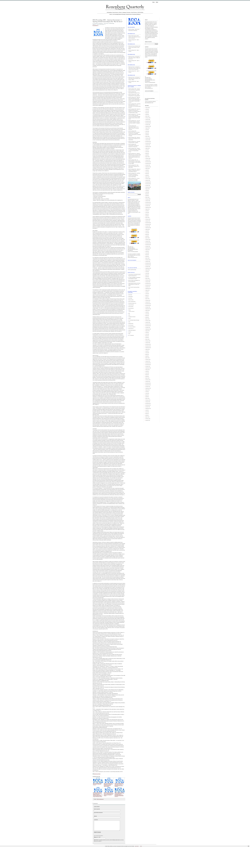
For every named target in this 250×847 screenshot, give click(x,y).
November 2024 (148, 143)
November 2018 (148, 264)
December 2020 (148, 222)
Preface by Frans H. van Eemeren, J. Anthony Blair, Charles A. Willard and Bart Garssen (134, 57)
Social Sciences (134, 12)
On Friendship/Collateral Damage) (133, 320)
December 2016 (148, 303)
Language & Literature (126, 12)
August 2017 (148, 290)
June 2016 (147, 313)
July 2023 (147, 170)
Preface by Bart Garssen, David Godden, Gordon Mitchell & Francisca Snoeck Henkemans (134, 36)
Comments (96, 819)
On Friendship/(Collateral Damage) (119, 14)
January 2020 (148, 241)
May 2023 (147, 173)
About (157, 2)
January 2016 (148, 322)
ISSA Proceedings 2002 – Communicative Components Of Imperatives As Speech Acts (133, 145)
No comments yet (95, 25)
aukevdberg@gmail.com (149, 88)
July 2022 (147, 190)
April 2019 (147, 256)
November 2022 (148, 183)
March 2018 (147, 278)
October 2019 (148, 246)
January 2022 (148, 200)
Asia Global (130, 298)
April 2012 (147, 396)
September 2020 (148, 227)
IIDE (129, 313)
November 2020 (148, 224)
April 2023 (147, 175)
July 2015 (147, 332)
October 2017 (148, 286)
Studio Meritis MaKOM (131, 330)
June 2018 (147, 273)
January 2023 (148, 180)
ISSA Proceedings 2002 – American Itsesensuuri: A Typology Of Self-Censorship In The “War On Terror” (108, 20)
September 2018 (148, 268)
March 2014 (147, 357)
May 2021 (147, 214)
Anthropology (109, 12)
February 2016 (148, 320)
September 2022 (148, 187)
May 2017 (147, 295)
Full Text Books (140, 12)
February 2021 (148, 219)
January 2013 (148, 381)
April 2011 (147, 415)
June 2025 (147, 131)
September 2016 (148, 308)
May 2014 (147, 354)
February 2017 (148, 300)
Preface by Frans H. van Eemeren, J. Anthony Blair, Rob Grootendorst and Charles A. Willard (134, 78)
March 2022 (147, 197)
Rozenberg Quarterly (148, 48)
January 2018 (148, 281)
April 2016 (147, 317)
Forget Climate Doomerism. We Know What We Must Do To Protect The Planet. (134, 284)
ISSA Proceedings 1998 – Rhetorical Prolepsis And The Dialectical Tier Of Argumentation (134, 138)
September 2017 (148, 288)
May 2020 (147, 234)
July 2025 (147, 129)
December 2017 (148, 283)
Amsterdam (130, 294)
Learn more (137, 846)
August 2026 (148, 107)
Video (129, 333)
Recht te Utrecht (131, 311)
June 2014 (147, 352)
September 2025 (148, 126)
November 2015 (148, 325)
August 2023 (148, 168)
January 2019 (148, 261)
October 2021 (148, 205)
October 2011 (148, 406)
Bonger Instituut (130, 299)
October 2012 (148, 386)
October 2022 (148, 185)
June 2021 (147, 212)
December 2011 (148, 403)
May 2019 (147, 254)
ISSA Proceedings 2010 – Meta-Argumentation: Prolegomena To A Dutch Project (133, 166)
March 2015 (147, 339)
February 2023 (148, 178)
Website (95, 816)
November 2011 (148, 405)
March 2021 (147, 217)
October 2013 (148, 366)
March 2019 (147, 258)
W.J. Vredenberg (131, 335)
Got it (141, 846)
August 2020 (148, 229)
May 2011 (147, 413)
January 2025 (148, 139)
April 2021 (147, 215)
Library (110, 14)
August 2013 (148, 369)
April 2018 (147, 276)
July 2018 (147, 271)
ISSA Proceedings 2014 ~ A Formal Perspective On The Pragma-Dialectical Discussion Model (133, 179)
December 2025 (148, 121)
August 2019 (148, 249)
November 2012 (148, 384)
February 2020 (148, 239)
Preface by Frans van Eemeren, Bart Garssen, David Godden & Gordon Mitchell (134, 47)
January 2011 (148, 420)
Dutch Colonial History (131, 301)
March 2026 (147, 116)
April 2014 (147, 356)
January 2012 (148, 401)
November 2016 (148, 305)
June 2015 (147, 334)
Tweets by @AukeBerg (148, 101)
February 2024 (148, 158)
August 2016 (148, 310)
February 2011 (148, 418)
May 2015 (147, 335)
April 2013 (147, 376)
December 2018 (148, 263)
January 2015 (148, 342)
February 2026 (148, 117)
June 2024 (147, 151)
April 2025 (147, 134)
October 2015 (148, 327)
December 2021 (148, 202)
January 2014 (148, 361)
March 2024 (147, 156)
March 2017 (147, 298)
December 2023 (148, 161)
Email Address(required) (98, 812)
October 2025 (148, 124)
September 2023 (148, 166)
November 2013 (148, 364)
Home (153, 2)
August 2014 (148, 349)
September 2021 (148, 207)
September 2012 (148, 388)
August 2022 (148, 188)
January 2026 (148, 119)
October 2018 (148, 266)
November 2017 (148, 285)
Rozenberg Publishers (136, 14)
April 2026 (147, 114)
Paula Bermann (129, 14)
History (120, 12)
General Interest (115, 12)
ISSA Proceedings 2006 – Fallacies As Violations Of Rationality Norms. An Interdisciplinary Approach (134, 170)
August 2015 (148, 330)
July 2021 (147, 210)
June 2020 (147, 232)
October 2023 (148, 165)
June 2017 (147, 293)
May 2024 (147, 153)
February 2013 (148, 379)
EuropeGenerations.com (132, 303)
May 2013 (147, 374)
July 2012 (147, 391)
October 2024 (148, 144)
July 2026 (147, 109)
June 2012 (147, 393)
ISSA (98, 799)
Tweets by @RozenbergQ (132, 269)
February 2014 (148, 359)
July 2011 (147, 410)
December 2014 (148, 344)
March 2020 (147, 237)
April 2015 (147, 337)
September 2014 (148, 347)
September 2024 (148, 146)
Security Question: (98, 835)
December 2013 (148, 362)
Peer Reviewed (101, 799)
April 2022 (147, 195)
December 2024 (148, 141)
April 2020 (147, 236)
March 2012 (147, 398)
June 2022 (147, 192)
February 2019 (148, 259)
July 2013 (147, 371)
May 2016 (147, 315)
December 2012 (148, 383)
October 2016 (148, 307)
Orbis (129, 321)
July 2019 (147, 251)
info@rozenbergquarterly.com (132, 257)
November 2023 (148, 163)
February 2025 (148, 138)
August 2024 (148, 148)
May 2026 (147, 112)
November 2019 (148, 244)
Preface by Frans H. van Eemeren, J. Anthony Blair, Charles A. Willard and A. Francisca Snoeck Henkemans (134, 68)
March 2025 (147, 136)
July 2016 (147, 312)
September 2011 (148, 408)
